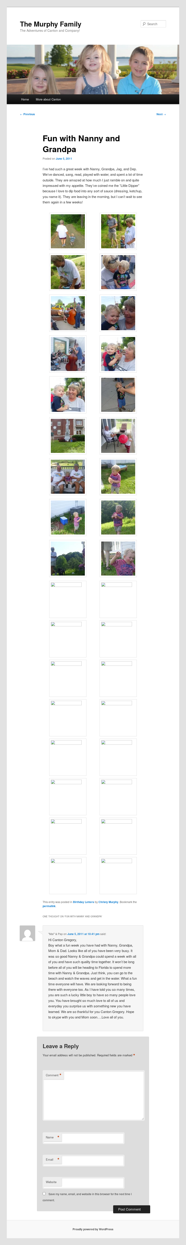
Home (25, 99)
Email (52, 1159)
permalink (49, 906)
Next (161, 114)
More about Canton (48, 99)
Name (52, 1137)
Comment (53, 1075)
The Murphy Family (50, 24)
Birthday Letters (83, 902)
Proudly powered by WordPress (93, 1229)
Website (51, 1182)
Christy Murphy (108, 902)
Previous (27, 114)
